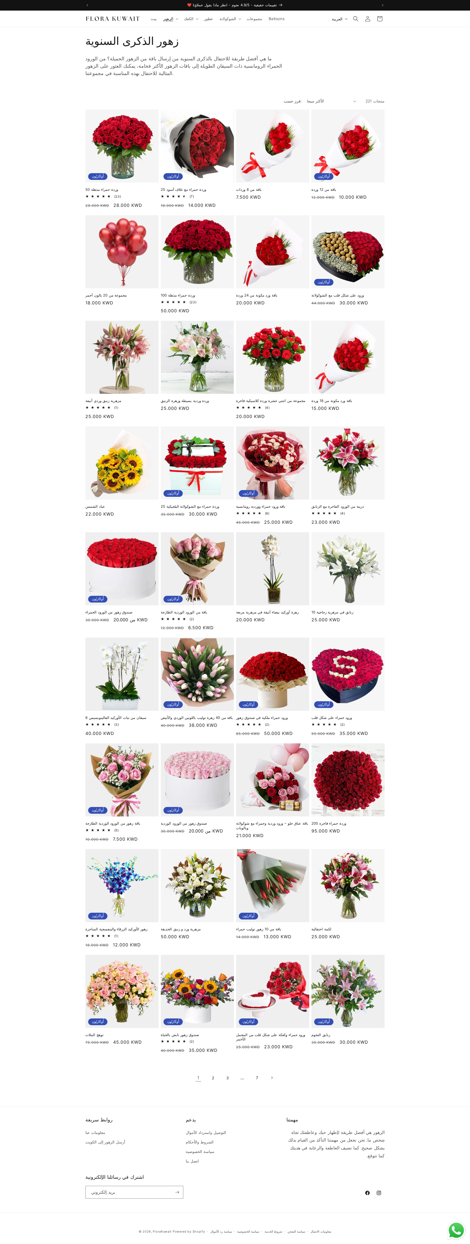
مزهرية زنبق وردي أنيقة (103, 400)
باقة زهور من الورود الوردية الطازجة (112, 823)
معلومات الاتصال (320, 1231)
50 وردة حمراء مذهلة (101, 189)
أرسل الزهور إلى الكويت (105, 1142)
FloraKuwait (162, 1231)
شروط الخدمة (273, 1231)
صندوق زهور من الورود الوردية (184, 823)
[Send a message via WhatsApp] (456, 1230)
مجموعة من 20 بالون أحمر (106, 295)
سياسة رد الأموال (221, 1231)
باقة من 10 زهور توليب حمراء (258, 929)
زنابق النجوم (320, 1035)
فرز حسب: (292, 101)
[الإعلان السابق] (87, 5)
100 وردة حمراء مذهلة (178, 295)
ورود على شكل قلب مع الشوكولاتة (337, 295)
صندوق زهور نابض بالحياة (180, 1035)
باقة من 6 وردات (249, 189)
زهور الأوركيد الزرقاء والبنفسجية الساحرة (116, 929)
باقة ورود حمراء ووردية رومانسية (260, 506)
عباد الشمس (95, 506)
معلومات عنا (95, 1132)
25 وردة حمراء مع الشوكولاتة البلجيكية (190, 506)
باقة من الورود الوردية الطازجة (184, 612)
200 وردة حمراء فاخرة (328, 823)
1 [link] (198, 1077)
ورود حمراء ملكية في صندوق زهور (262, 717)
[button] (170, 18)
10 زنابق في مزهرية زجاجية (332, 612)
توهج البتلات (94, 1035)
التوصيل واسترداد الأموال (206, 1132)
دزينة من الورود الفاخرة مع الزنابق (337, 506)
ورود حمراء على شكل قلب (331, 717)
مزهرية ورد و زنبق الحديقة (181, 929)
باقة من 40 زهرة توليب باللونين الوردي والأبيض (197, 717)
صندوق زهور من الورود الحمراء (108, 612)
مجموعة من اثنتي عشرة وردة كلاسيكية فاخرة (270, 400)
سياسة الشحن (296, 1231)
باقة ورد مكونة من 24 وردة (256, 295)
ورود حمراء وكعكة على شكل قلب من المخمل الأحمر (270, 1037)
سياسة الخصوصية (200, 1151)
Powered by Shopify (189, 1231)
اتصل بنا (192, 1161)
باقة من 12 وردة (323, 189)
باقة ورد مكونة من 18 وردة (331, 400)
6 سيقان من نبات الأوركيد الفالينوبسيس (115, 717)
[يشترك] (177, 1192)
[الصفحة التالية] (272, 1078)
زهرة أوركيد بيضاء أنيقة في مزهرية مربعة (267, 612)
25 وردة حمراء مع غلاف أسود (183, 189)
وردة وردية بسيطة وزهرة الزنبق (185, 400)
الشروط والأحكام (200, 1142)
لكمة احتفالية (321, 929)
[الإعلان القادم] (383, 5)
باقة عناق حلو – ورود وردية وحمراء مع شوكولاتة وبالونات (272, 825)
